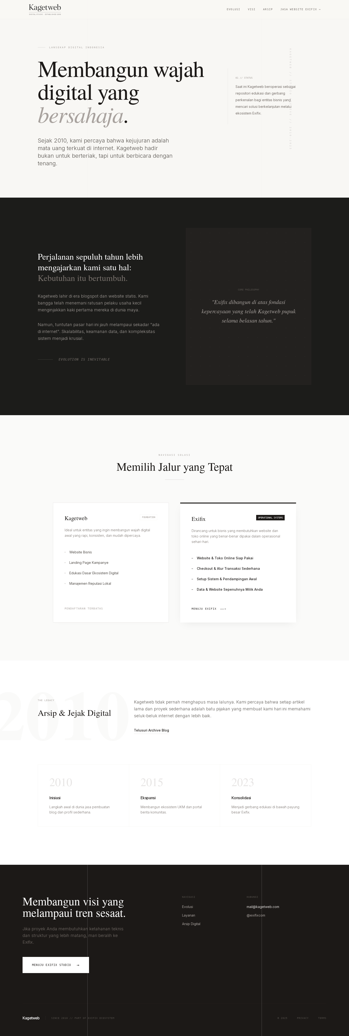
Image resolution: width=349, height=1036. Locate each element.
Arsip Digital (191, 924)
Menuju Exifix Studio (56, 964)
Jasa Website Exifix (300, 9)
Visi (251, 9)
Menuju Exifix (209, 608)
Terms (322, 1018)
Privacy (303, 1018)
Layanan (188, 915)
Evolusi (233, 9)
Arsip (268, 9)
